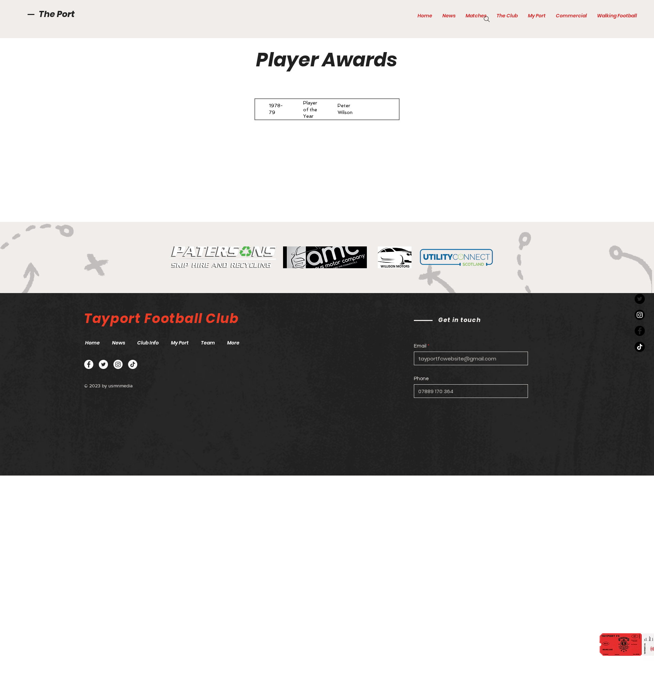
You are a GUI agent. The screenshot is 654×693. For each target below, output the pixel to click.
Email (420, 346)
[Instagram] (640, 315)
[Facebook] (640, 331)
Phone (421, 378)
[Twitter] (640, 299)
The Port (57, 14)
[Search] (487, 19)
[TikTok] (640, 347)
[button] (476, 15)
